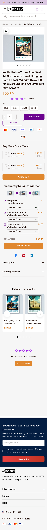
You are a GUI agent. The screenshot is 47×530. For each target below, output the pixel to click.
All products (16, 24)
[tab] (17, 64)
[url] (27, 518)
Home (5, 24)
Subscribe (23, 459)
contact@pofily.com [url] (18, 479)
